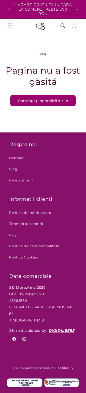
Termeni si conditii (26, 223)
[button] (10, 25)
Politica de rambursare (30, 212)
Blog (13, 169)
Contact (16, 158)
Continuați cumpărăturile (43, 100)
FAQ (13, 235)
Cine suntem (21, 180)
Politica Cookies (23, 257)
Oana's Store (34, 368)
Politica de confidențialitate (34, 246)
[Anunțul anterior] (9, 9)
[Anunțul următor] (77, 9)
